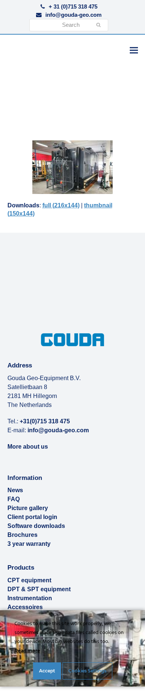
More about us (27, 446)
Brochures (22, 535)
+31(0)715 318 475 (45, 421)
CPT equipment (29, 580)
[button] (134, 50)
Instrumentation (29, 598)
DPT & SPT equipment (39, 589)
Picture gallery (27, 508)
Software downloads (36, 526)
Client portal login (32, 517)
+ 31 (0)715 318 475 (73, 7)
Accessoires (25, 607)
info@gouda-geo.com (73, 15)
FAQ (13, 499)
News (15, 490)
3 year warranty (29, 544)
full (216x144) (61, 205)
